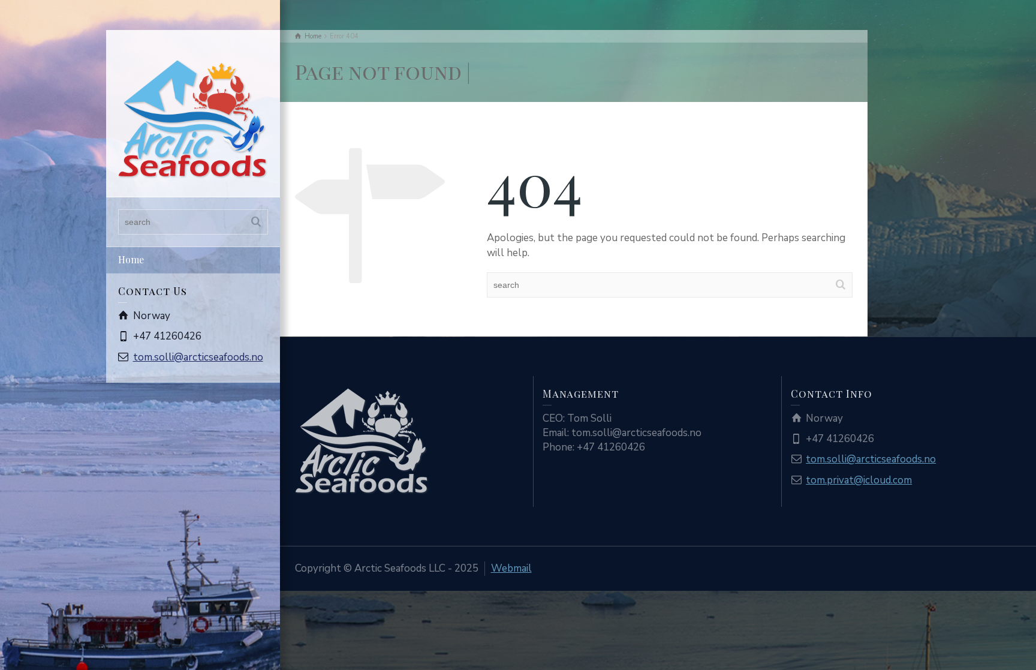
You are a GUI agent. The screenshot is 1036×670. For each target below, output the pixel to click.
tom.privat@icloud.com (859, 480)
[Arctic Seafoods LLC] (193, 118)
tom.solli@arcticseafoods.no (198, 357)
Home (131, 259)
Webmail (511, 568)
